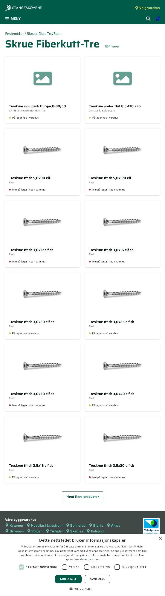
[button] (82, 589)
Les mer (94, 559)
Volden (36, 531)
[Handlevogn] (158, 18)
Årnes (115, 525)
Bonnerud (78, 525)
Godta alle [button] (68, 579)
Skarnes (76, 531)
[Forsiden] (23, 8)
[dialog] (82, 565)
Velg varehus (149, 8)
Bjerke (98, 525)
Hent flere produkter (82, 496)
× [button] (160, 538)
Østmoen (16, 531)
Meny (16, 18)
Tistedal (56, 531)
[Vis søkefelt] (148, 19)
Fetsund (97, 531)
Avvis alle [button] (97, 579)
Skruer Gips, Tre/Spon (44, 33)
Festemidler (14, 33)
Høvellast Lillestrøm (47, 525)
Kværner (16, 525)
